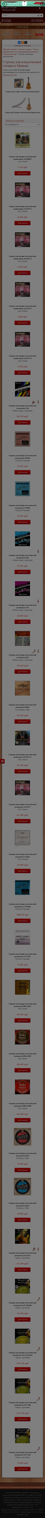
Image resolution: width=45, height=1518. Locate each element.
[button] (24, 1)
